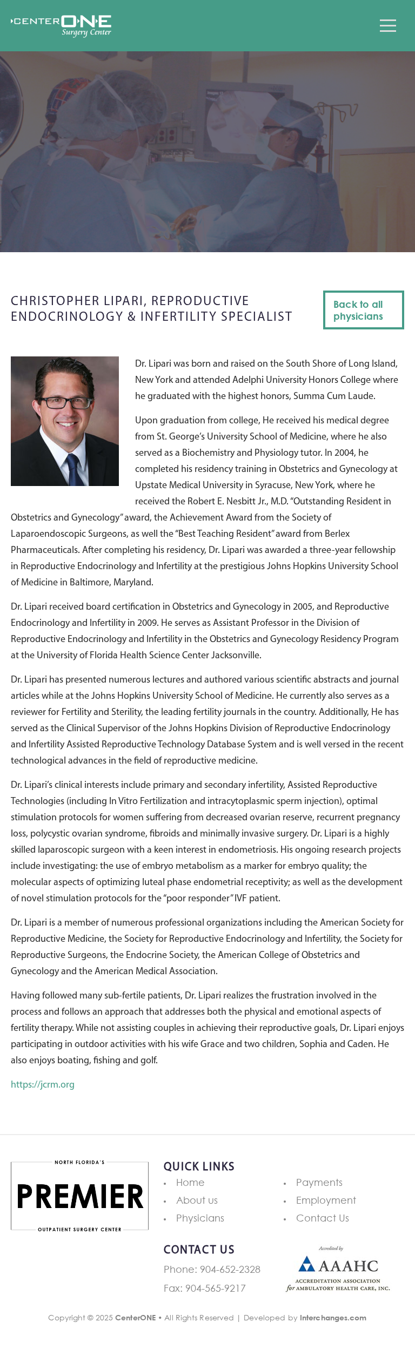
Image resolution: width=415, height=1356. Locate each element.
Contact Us (322, 1218)
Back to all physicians (358, 310)
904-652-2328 (230, 1269)
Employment (326, 1200)
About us (197, 1200)
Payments (319, 1182)
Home (190, 1182)
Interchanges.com (333, 1317)
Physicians (200, 1218)
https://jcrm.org (43, 1085)
